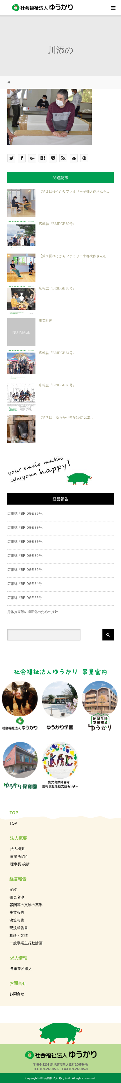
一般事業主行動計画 (26, 943)
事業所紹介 (19, 856)
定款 (13, 889)
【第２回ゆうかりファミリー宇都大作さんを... (74, 191)
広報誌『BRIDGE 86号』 (26, 556)
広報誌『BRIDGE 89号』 (57, 224)
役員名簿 (17, 897)
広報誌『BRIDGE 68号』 (57, 385)
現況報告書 (19, 928)
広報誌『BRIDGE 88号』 (26, 528)
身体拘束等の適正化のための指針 (32, 612)
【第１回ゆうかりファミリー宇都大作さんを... (74, 256)
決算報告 (17, 920)
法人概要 (17, 849)
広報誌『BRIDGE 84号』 (57, 353)
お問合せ (17, 994)
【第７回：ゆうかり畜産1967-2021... (66, 417)
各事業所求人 (21, 968)
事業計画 (45, 321)
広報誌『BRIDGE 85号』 (26, 570)
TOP (13, 823)
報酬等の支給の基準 (26, 905)
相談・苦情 (19, 935)
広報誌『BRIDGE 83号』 (57, 288)
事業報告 (17, 912)
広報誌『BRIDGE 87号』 (26, 542)
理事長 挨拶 (20, 864)
